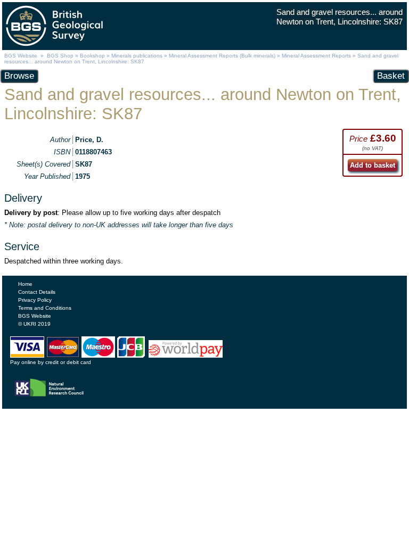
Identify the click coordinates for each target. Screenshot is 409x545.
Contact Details (36, 292)
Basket (391, 76)
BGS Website (20, 56)
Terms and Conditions (44, 308)
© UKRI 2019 (34, 324)
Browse (19, 76)
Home (25, 284)
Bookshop (92, 56)
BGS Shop (60, 56)
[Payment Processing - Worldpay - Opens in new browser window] (185, 355)
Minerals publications (136, 56)
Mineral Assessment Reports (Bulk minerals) (223, 56)
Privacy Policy (35, 300)
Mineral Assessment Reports (316, 56)
